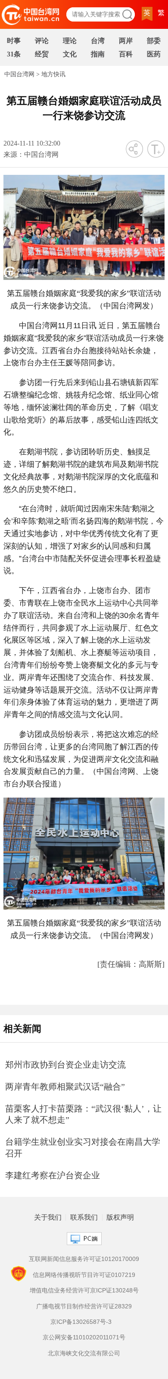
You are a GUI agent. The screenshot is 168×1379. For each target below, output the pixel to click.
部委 (154, 40)
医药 (154, 54)
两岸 (126, 40)
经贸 (42, 54)
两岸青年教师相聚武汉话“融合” (65, 1086)
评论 (42, 40)
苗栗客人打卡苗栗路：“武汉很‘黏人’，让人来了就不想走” (83, 1114)
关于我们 (48, 1217)
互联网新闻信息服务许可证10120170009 (84, 1258)
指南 (98, 54)
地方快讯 (53, 74)
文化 (70, 54)
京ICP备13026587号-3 (81, 1321)
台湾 (98, 40)
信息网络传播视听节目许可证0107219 (84, 1274)
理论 (70, 40)
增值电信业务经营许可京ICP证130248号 (84, 1290)
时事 (14, 40)
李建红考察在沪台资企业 (52, 1175)
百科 (126, 54)
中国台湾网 (19, 74)
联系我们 (84, 1217)
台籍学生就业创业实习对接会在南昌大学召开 (82, 1147)
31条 (14, 54)
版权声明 (120, 1217)
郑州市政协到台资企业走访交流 (65, 1064)
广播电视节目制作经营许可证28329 (84, 1306)
